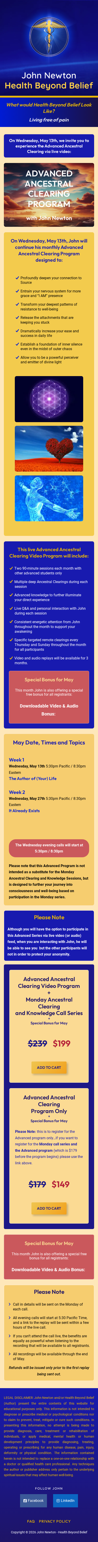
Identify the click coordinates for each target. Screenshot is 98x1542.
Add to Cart (49, 1067)
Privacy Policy (55, 1521)
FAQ (31, 1521)
